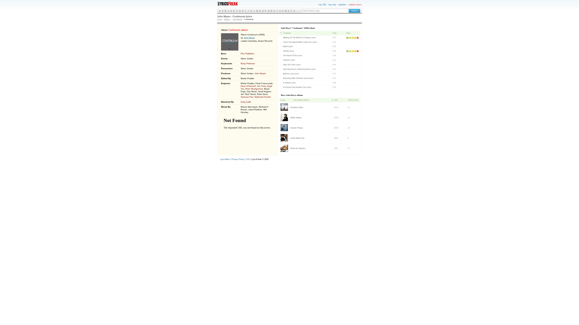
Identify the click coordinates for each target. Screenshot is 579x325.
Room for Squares (297, 148)
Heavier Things (296, 128)
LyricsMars (225, 159)
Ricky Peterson (248, 63)
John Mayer (249, 38)
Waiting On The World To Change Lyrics (299, 38)
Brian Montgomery (254, 89)
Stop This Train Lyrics (292, 65)
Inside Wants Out (297, 138)
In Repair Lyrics (289, 83)
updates (342, 4)
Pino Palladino (247, 53)
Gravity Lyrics (288, 51)
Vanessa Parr (247, 97)
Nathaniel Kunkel (263, 97)
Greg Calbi (246, 102)
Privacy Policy (238, 159)
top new (332, 4)
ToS (248, 159)
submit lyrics (355, 4)
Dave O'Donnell (248, 86)
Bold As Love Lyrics (291, 74)
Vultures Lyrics (289, 60)
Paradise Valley (296, 107)
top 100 (322, 4)
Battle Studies (296, 118)
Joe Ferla (261, 86)
